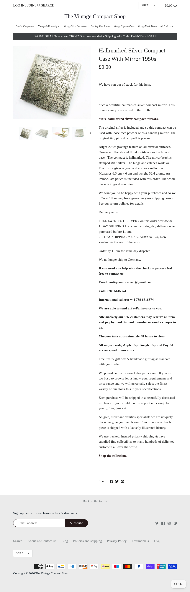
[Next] (90, 133)
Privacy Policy (117, 541)
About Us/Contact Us (41, 541)
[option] (26, 133)
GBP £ (145, 5)
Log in (18, 5)
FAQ (157, 541)
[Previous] (14, 133)
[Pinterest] (175, 523)
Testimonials (140, 541)
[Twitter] (156, 523)
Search (17, 541)
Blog (64, 541)
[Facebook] (163, 523)
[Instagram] (169, 523)
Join (31, 5)
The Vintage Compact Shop (95, 16)
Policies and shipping (87, 541)
